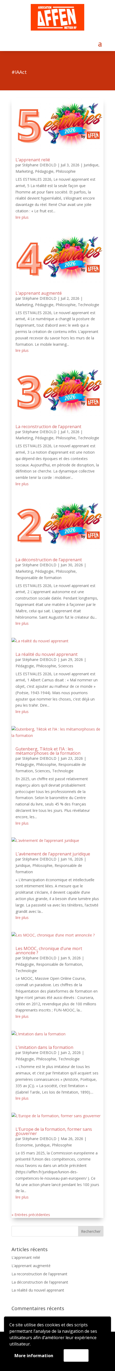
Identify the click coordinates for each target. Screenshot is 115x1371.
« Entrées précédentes (30, 1214)
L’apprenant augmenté (39, 293)
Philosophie (66, 171)
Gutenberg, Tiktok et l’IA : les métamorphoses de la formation (48, 751)
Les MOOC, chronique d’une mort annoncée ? (49, 951)
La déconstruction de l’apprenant (49, 560)
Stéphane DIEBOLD (39, 164)
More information (33, 1356)
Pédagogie (44, 171)
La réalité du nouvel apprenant (47, 654)
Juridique (91, 164)
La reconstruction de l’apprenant (48, 426)
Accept (76, 1355)
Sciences (65, 665)
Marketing (24, 171)
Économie (24, 1145)
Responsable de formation (39, 577)
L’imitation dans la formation (44, 1047)
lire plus (22, 217)
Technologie (88, 304)
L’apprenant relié (33, 160)
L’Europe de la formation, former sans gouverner (54, 1131)
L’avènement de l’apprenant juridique (53, 854)
